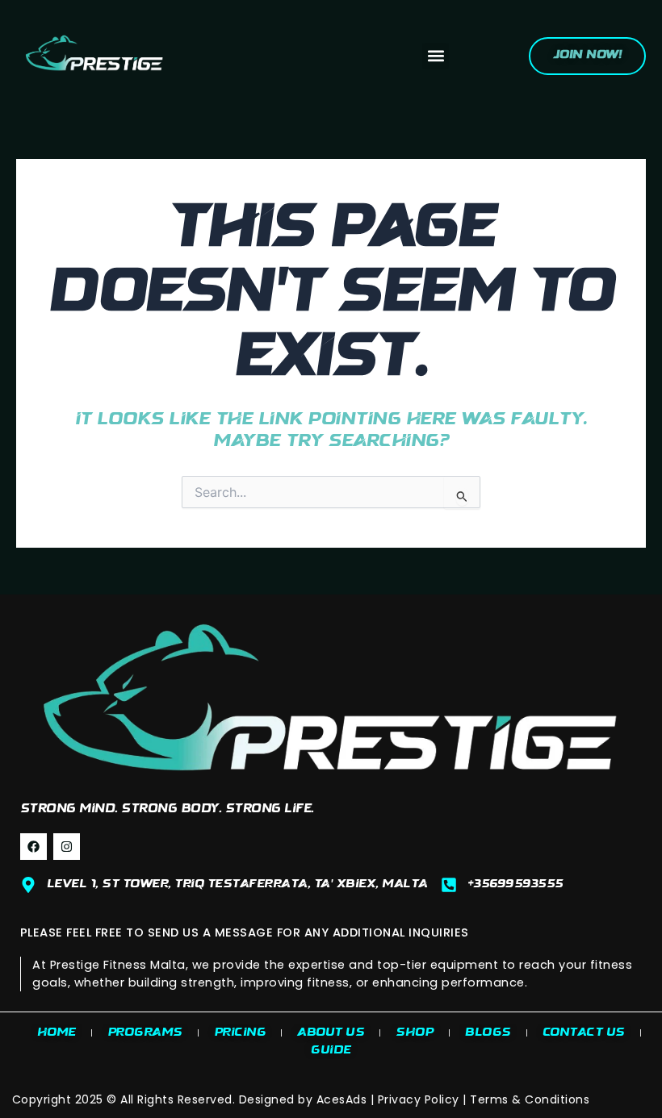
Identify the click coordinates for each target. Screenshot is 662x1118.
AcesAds (341, 1099)
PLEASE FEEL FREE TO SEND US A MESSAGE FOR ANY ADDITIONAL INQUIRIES (244, 932)
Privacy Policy (418, 1099)
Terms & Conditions (529, 1099)
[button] (435, 56)
